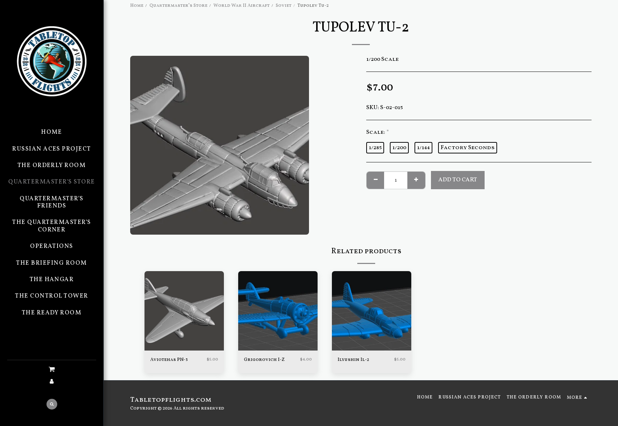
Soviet (283, 5)
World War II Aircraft (242, 5)
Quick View (184, 348)
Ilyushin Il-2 (353, 359)
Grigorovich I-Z (264, 359)
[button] (52, 370)
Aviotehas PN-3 (169, 359)
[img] (184, 311)
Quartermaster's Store (178, 5)
